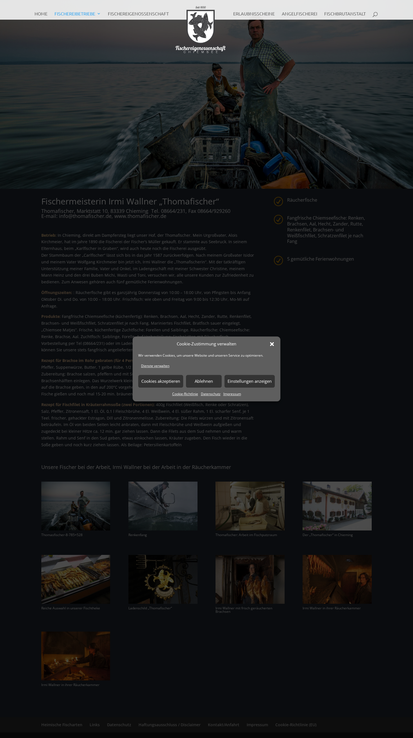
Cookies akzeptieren (160, 381)
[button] (272, 344)
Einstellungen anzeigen (250, 381)
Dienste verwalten (155, 365)
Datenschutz (211, 393)
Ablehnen (204, 381)
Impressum (232, 393)
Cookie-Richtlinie (185, 393)
